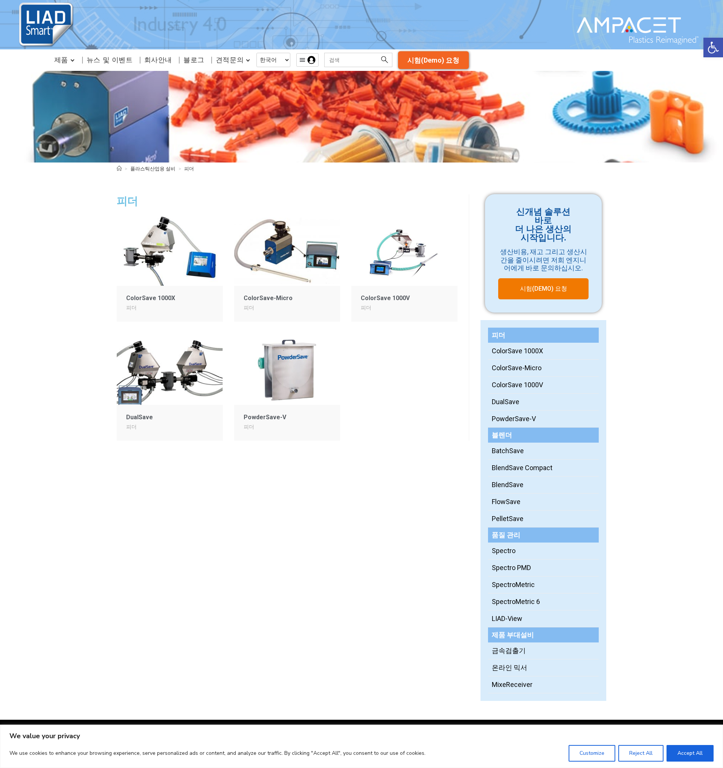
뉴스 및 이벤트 (110, 59)
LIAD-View (507, 618)
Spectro (504, 551)
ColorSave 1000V (385, 298)
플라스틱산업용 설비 (152, 169)
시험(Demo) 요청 (433, 60)
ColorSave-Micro (268, 298)
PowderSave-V (265, 417)
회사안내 (158, 59)
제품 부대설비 (513, 635)
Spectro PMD (511, 568)
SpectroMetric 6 (516, 602)
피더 (189, 169)
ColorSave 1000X (150, 298)
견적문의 (230, 59)
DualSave (139, 417)
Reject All (641, 753)
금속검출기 (509, 651)
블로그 (193, 59)
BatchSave (508, 451)
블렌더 (502, 435)
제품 (61, 59)
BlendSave (507, 485)
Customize (592, 753)
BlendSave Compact (522, 468)
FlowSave (506, 502)
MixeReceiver (512, 684)
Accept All (690, 753)
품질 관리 (506, 535)
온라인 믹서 (509, 667)
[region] (361, 746)
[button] (713, 47)
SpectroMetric (513, 585)
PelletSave (507, 519)
